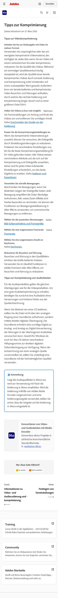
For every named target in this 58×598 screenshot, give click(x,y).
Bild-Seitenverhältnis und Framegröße (24, 223)
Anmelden (50, 4)
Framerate (9, 233)
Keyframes (16, 246)
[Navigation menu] (4, 4)
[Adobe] (14, 4)
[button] (39, 4)
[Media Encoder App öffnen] (54, 12)
